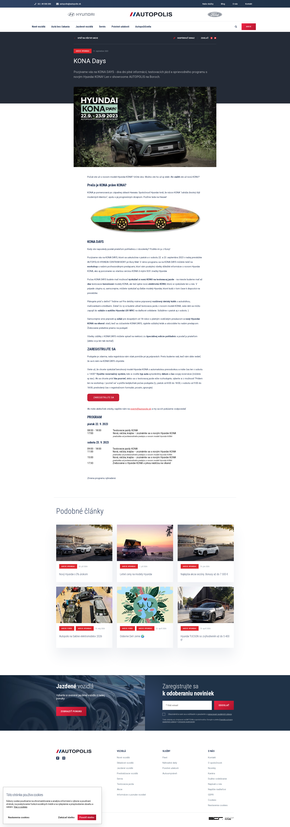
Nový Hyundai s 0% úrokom (73, 574)
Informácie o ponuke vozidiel (131, 794)
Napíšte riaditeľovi (217, 789)
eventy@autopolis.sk (140, 409)
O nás (235, 4)
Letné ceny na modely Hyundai (136, 574)
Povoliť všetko (86, 817)
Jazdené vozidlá (84, 26)
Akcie (248, 27)
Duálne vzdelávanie (217, 778)
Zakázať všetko (66, 817)
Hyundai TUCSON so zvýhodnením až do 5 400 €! (205, 638)
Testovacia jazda (125, 784)
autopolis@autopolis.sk (70, 4)
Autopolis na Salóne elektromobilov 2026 (80, 636)
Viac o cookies (20, 807)
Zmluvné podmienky (186, 722)
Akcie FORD (66, 628)
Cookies (212, 800)
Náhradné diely (169, 762)
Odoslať (224, 705)
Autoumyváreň (169, 773)
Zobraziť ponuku (71, 711)
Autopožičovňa (143, 26)
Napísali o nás (215, 784)
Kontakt (248, 4)
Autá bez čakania (60, 26)
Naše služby (207, 4)
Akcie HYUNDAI (68, 566)
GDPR (211, 794)
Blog (223, 4)
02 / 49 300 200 (44, 4)
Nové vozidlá (38, 26)
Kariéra (211, 773)
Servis (102, 26)
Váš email (170, 705)
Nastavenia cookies (218, 805)
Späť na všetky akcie (87, 38)
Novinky (212, 768)
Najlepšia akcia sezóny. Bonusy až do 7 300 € (204, 574)
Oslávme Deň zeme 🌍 (132, 636)
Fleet (164, 757)
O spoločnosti (215, 762)
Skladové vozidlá (125, 762)
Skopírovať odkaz (186, 38)
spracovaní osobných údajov (220, 714)
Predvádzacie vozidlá (127, 773)
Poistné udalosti (120, 26)
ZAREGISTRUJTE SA (103, 397)
